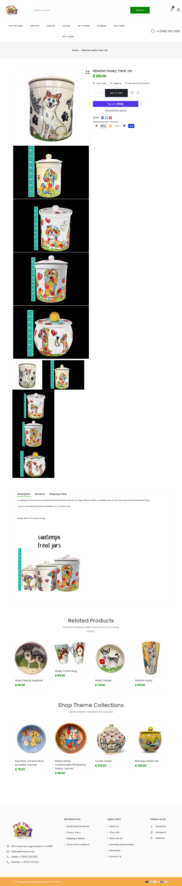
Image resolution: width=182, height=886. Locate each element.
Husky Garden (103, 680)
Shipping (117, 83)
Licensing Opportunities (121, 844)
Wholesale (114, 850)
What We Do (116, 838)
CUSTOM (66, 26)
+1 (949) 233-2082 (168, 31)
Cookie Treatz (103, 761)
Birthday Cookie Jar (146, 761)
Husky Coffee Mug (66, 671)
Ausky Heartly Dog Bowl (29, 680)
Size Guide (101, 83)
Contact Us (115, 856)
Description (24, 494)
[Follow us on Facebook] (102, 118)
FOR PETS (34, 26)
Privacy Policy (73, 832)
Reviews (40, 494)
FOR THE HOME (16, 26)
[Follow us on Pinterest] (110, 118)
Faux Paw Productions (31, 881)
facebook (160, 826)
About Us (114, 826)
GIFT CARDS (68, 36)
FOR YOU (51, 26)
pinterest (160, 838)
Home (75, 50)
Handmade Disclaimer (77, 826)
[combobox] (91, 10)
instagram (160, 832)
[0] (171, 10)
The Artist (114, 832)
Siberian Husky (143, 680)
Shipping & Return (75, 838)
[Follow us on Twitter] (106, 118)
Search (140, 10)
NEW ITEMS (119, 26)
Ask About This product (139, 83)
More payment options (115, 110)
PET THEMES (84, 26)
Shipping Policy (58, 494)
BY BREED (101, 26)
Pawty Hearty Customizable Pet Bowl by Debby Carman (70, 764)
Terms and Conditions (77, 844)
